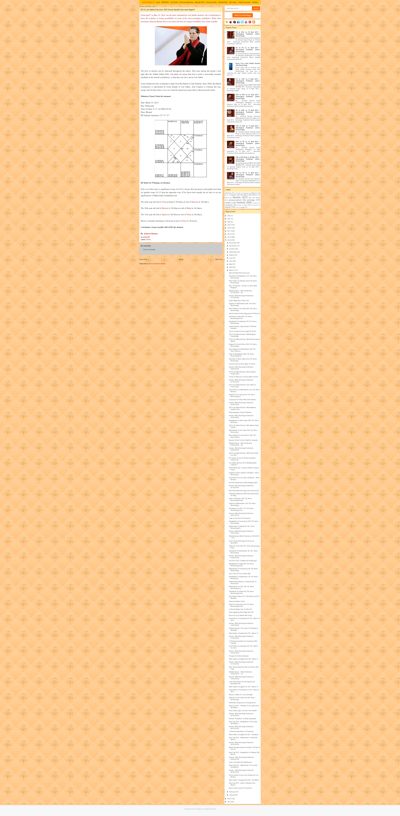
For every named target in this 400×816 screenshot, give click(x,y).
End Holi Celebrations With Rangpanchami (243, 483)
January (232, 795)
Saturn (227, 198)
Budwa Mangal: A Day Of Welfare (240, 412)
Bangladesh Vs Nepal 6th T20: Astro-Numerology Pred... (241, 565)
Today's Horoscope (244, 2)
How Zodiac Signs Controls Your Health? (243, 711)
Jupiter (164, 214)
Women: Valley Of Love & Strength (241, 695)
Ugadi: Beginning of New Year (239, 301)
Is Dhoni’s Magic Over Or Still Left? (240, 609)
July (230, 258)
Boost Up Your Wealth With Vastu (240, 615)
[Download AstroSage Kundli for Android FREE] (226, 23)
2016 (229, 234)
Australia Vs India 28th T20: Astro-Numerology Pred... (241, 317)
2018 (229, 228)
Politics (148, 240)
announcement (235, 200)
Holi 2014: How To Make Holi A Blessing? (243, 561)
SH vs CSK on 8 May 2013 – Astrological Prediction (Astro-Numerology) (248, 81)
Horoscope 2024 (211, 2)
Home (158, 2)
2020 (229, 222)
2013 (229, 799)
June (231, 261)
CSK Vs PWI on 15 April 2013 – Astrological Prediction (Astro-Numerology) (248, 128)
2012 (229, 802)
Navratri (233, 195)
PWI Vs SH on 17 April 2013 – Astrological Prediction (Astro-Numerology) (248, 175)
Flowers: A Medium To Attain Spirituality (242, 719)
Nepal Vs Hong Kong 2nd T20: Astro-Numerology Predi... (241, 605)
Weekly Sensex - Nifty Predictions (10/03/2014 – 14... (240, 673)
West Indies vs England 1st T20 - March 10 (243, 687)
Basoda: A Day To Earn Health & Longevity (243, 440)
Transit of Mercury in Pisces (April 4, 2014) (243, 377)
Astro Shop (232, 2)
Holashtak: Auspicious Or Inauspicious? (242, 703)
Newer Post (143, 259)
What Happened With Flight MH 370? (241, 612)
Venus (164, 201)
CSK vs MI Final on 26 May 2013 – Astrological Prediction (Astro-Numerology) (248, 159)
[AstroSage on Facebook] (238, 23)
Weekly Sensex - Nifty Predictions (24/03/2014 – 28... (240, 444)
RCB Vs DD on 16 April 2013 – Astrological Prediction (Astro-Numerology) (248, 143)
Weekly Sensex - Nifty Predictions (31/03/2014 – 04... (240, 292)
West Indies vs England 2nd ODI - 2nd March (244, 780)
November (233, 246)
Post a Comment (149, 250)
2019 (229, 225)
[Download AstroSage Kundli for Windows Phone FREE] (234, 23)
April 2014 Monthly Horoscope (239, 273)
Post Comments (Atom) (157, 264)
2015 (229, 237)
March (231, 270)
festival (241, 202)
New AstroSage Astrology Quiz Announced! (244, 491)
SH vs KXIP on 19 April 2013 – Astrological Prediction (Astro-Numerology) (248, 112)
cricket (228, 203)
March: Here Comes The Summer (240, 788)
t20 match (254, 205)
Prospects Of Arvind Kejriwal (238, 656)
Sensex (236, 197)
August (232, 255)
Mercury (194, 201)
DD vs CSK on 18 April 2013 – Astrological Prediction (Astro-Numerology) (248, 34)
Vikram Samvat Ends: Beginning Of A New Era (244, 313)
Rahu (189, 208)
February (232, 792)
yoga (242, 207)
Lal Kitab (255, 2)
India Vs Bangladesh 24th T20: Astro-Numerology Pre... (241, 355)
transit (227, 207)
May (230, 264)
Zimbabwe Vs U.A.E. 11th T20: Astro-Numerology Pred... (241, 509)
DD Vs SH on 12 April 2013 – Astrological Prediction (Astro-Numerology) (248, 49)
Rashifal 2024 (222, 2)
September (233, 252)
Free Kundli (174, 2)
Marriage (246, 193)
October (232, 249)
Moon (226, 195)
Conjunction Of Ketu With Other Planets (242, 400)
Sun (250, 198)
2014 (229, 240)
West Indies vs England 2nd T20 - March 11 (243, 659)
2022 (229, 216)
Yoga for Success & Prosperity (239, 518)
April (231, 267)
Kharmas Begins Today (237, 601)
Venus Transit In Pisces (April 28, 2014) (242, 331)
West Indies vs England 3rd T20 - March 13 (243, 633)
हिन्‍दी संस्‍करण (165, 2)
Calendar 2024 (199, 2)
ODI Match (244, 195)
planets (239, 205)
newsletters (229, 205)
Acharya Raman (150, 233)
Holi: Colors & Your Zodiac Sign (240, 574)
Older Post (218, 259)
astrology (251, 200)
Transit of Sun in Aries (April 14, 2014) (242, 364)
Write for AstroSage (242, 15)
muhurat (255, 203)
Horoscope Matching (186, 2)
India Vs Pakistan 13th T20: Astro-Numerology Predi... (240, 499)
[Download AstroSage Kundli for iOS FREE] (230, 23)
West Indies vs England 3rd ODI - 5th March (243, 735)
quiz (245, 205)
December (233, 243)
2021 (229, 219)
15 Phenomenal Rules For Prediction (241, 731)
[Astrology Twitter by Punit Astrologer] (242, 23)
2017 (229, 231)
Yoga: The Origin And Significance (240, 762)
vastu (237, 207)
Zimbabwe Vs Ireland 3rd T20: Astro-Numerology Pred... (241, 592)
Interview (228, 193)
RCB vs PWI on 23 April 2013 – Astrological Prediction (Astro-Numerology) (248, 96)
